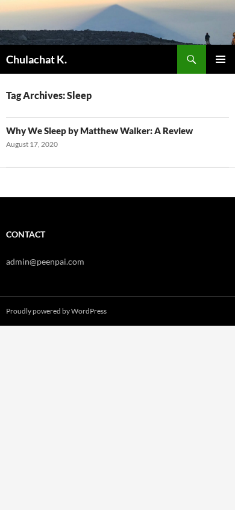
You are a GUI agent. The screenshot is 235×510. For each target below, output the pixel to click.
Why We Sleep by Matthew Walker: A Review (99, 130)
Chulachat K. (36, 59)
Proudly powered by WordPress (56, 310)
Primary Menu (220, 59)
